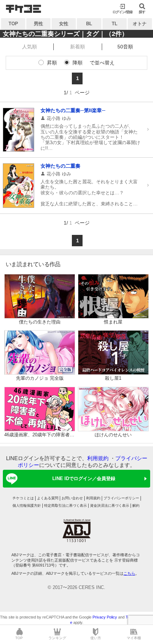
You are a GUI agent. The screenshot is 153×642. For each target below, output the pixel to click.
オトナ (140, 23)
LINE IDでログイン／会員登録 (83, 478)
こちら (129, 573)
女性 (63, 23)
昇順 (52, 62)
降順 (78, 62)
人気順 (29, 46)
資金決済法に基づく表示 (109, 505)
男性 (38, 23)
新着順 (77, 46)
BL (89, 23)
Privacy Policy (105, 617)
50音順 (125, 46)
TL (114, 23)
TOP (13, 23)
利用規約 (98, 458)
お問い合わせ (72, 498)
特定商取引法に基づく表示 (65, 505)
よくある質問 (47, 498)
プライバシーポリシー (121, 498)
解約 (135, 505)
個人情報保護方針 (26, 505)
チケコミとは (23, 498)
